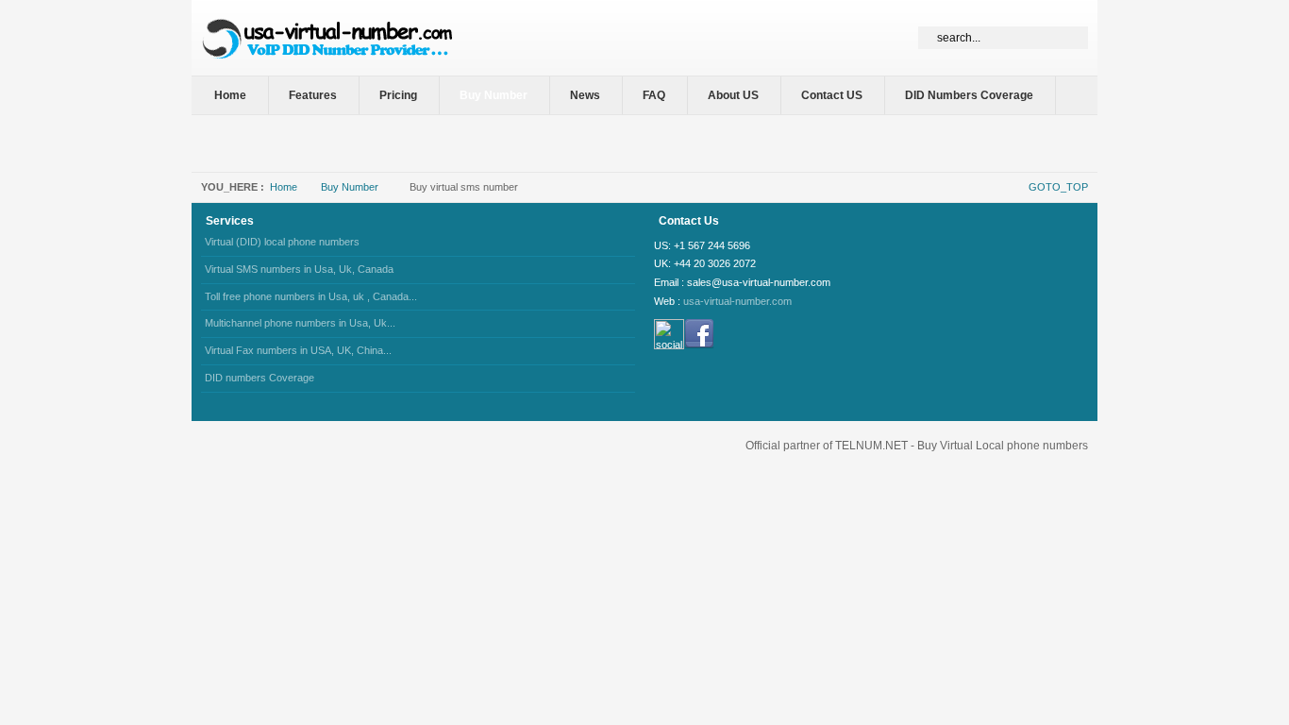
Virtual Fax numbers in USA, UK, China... (298, 350)
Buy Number (349, 187)
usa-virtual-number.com (737, 301)
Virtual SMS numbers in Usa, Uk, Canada (299, 269)
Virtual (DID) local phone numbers (282, 241)
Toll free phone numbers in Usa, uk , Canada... (311, 296)
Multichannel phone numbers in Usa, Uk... (300, 323)
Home (283, 187)
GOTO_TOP (1058, 187)
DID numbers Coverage (259, 377)
